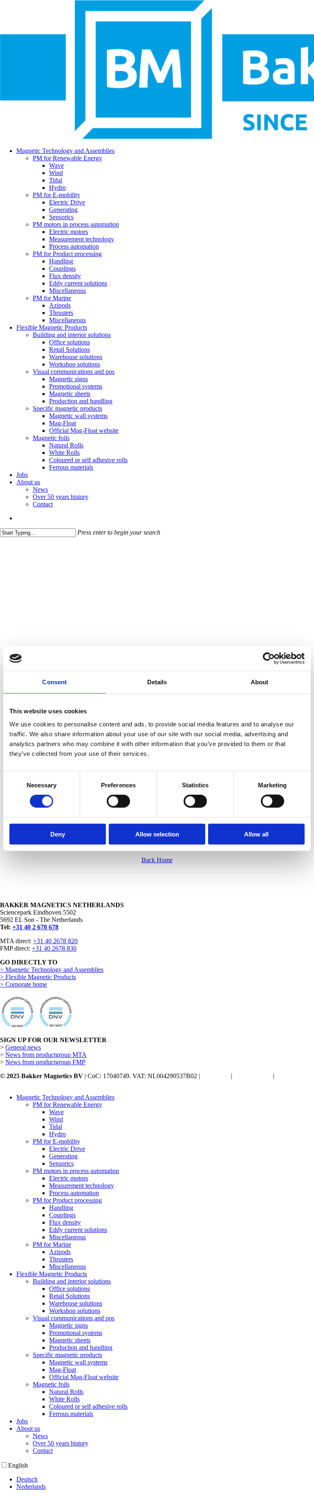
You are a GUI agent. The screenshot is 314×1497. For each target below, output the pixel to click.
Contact (43, 1450)
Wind (56, 1119)
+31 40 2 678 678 (35, 927)
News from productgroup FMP (45, 1062)
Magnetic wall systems (78, 1362)
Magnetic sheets (69, 1340)
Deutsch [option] (27, 1479)
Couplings (62, 1215)
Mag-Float (62, 1369)
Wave (56, 1111)
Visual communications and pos (73, 1318)
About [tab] (260, 682)
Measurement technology (81, 1185)
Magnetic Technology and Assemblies (65, 1097)
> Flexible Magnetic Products (38, 976)
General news (23, 1047)
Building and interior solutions (72, 1281)
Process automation (74, 1192)
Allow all (256, 833)
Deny (57, 833)
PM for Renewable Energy (67, 1104)
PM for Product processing (67, 1200)
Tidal (55, 1126)
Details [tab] (157, 682)
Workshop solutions (74, 1310)
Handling (61, 1207)
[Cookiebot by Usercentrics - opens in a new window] (269, 658)
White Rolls (64, 1399)
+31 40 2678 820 (55, 940)
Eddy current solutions (78, 1229)
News (40, 1435)
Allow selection (157, 833)
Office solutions (69, 1288)
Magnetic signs (68, 1325)
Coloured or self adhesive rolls (88, 1406)
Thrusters (61, 1259)
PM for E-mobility (56, 1141)
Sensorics (61, 1163)
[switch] (118, 801)
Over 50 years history (60, 1443)
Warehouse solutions (75, 1303)
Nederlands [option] (31, 1486)
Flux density (65, 1222)
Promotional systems (75, 1332)
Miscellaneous (67, 1237)
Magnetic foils (51, 1384)
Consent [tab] (54, 682)
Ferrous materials (71, 1413)
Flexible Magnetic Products (51, 1273)
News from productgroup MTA (46, 1054)
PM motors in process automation (76, 1170)
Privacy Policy (252, 1075)
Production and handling (80, 1347)
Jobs (22, 1421)
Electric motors (68, 1178)
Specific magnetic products (67, 1354)
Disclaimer (215, 1075)
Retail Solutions (69, 1295)
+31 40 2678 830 (54, 948)
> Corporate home (23, 984)
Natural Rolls (66, 1391)
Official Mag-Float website (84, 1376)
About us (28, 1428)
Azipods (60, 1251)
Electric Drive (67, 1148)
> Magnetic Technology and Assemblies (51, 969)
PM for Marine (52, 1244)
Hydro (57, 1134)
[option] (165, 1479)
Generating (63, 1156)
